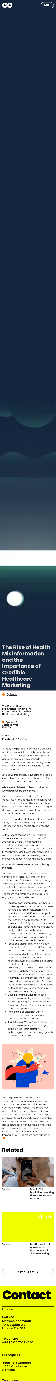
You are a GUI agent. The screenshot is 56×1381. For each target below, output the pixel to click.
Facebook (8, 739)
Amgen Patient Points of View (29, 1005)
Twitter (22, 739)
